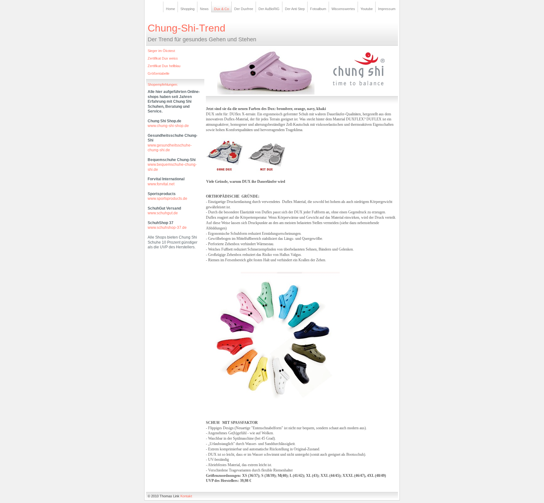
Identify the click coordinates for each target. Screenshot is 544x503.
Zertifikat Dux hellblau (164, 66)
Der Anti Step (295, 9)
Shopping (187, 9)
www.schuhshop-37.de (167, 227)
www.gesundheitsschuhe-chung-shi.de (170, 147)
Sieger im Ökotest (161, 51)
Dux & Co (221, 9)
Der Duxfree (243, 9)
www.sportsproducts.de (167, 198)
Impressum (386, 9)
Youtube (366, 9)
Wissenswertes (343, 9)
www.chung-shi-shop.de (168, 126)
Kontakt (186, 496)
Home (170, 9)
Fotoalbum (318, 9)
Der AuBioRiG (269, 9)
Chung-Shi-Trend (186, 28)
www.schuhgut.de (163, 213)
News (204, 9)
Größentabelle (158, 73)
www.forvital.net (161, 184)
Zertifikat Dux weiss (163, 58)
